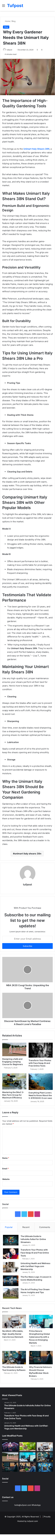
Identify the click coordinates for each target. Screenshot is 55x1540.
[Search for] (51, 6)
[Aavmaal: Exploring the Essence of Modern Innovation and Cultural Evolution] (10, 1446)
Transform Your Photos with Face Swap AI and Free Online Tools (40, 1063)
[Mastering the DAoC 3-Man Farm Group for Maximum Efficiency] (14, 1081)
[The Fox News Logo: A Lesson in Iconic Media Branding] (10, 1280)
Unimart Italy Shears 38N (36, 148)
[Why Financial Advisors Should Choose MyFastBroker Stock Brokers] (41, 1357)
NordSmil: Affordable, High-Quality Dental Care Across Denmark (12, 1334)
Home (7, 21)
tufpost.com (32, 1521)
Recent (25, 1227)
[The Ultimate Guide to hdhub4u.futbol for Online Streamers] (10, 1240)
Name (5, 1158)
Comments (44, 1227)
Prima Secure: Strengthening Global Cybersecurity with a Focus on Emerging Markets (39, 1337)
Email (5, 1168)
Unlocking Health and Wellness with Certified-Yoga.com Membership (35, 1266)
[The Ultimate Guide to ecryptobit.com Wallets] (45, 1467)
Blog (14, 21)
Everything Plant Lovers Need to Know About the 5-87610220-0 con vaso (40, 1095)
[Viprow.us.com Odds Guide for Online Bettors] (27, 1467)
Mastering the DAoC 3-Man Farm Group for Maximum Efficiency (13, 1095)
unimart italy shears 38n (27, 853)
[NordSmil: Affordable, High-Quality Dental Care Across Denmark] (14, 1321)
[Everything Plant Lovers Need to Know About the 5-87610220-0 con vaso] (41, 1081)
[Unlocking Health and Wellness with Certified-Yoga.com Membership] (10, 1267)
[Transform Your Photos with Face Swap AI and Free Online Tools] (41, 1050)
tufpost (9, 50)
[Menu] (3, 6)
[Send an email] (13, 50)
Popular (9, 1227)
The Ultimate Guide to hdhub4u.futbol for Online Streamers (33, 1239)
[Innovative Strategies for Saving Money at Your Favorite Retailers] (27, 1446)
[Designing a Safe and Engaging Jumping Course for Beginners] (14, 1049)
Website (6, 1179)
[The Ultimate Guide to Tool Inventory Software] (14, 1357)
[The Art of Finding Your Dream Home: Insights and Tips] (10, 1293)
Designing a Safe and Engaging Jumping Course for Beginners (12, 1061)
